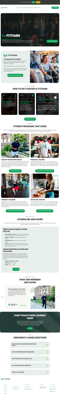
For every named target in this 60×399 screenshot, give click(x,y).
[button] (2, 297)
